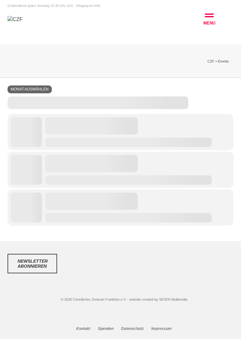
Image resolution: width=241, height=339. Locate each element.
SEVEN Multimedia (173, 299)
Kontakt (83, 328)
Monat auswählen (30, 89)
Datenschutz (132, 328)
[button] (209, 20)
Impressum (161, 328)
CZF (210, 61)
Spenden (106, 328)
